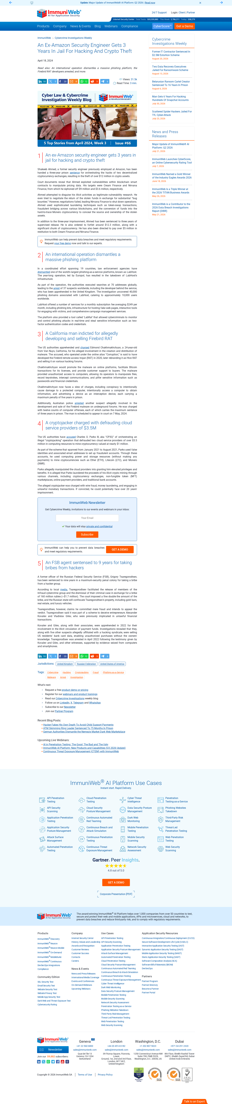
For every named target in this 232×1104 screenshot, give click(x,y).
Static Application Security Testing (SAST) (161, 957)
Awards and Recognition (82, 945)
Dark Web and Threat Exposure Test (54, 1000)
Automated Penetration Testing (60, 848)
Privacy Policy (105, 1074)
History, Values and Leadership (85, 942)
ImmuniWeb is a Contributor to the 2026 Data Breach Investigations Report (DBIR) (171, 208)
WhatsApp (95, 702)
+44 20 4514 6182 (116, 1046)
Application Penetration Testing (60, 819)
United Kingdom (65, 664)
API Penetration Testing (55, 800)
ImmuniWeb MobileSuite (49, 957)
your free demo (62, 243)
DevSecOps (147, 968)
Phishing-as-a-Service (113, 672)
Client (182, 12)
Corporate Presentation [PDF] (116, 894)
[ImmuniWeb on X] (43, 1061)
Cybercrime (52, 672)
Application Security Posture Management (59, 829)
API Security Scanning (53, 809)
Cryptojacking (82, 672)
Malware (51, 677)
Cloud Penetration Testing (96, 800)
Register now (154, 2)
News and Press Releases (83, 973)
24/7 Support (159, 12)
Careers (75, 961)
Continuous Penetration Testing (99, 839)
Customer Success (80, 953)
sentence (75, 172)
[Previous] (10, 2)
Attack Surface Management (55, 839)
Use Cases (107, 933)
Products (43, 933)
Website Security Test (47, 989)
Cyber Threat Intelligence (135, 800)
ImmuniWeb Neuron (48, 943)
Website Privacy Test (47, 993)
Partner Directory (150, 985)
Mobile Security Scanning (136, 839)
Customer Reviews (80, 949)
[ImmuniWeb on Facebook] (57, 1061)
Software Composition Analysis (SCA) (159, 961)
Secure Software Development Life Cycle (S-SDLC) (165, 942)
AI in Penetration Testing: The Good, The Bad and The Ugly (75, 744)
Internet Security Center (123, 19)
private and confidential (99, 526)
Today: (184, 19)
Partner (191, 12)
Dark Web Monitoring (134, 819)
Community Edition (49, 977)
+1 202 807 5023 (148, 1046)
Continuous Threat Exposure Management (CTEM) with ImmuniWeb (81, 751)
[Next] (221, 2)
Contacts (75, 957)
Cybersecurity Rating (47, 1004)
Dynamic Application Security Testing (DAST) (162, 949)
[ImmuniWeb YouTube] (62, 1061)
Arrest (63, 677)
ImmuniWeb (44, 37)
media (63, 589)
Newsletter (70, 706)
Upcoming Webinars (80, 988)
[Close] (200, 3)
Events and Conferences (82, 981)
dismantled (44, 272)
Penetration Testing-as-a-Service (176, 800)
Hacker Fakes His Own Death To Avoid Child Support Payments (78, 724)
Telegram (78, 702)
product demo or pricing (75, 689)
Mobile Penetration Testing (138, 829)
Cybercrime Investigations (70, 698)
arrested (79, 403)
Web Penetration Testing (174, 839)
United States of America (112, 664)
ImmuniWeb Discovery (49, 939)
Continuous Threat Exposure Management (99, 848)
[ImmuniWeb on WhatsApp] (48, 1061)
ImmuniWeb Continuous (50, 961)
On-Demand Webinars (81, 985)
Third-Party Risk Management (174, 819)
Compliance (43, 969)
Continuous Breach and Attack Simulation (99, 829)
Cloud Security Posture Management (98, 809)
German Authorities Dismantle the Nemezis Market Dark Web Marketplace (84, 731)
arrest (56, 288)
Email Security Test (46, 985)
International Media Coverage (85, 977)
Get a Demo (120, 549)
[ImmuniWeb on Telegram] (53, 1061)
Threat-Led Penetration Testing (176, 829)
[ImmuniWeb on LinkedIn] (39, 1061)
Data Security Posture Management (140, 809)
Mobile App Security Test (49, 997)
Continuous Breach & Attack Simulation (119, 972)
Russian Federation (86, 664)
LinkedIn (64, 702)
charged (84, 347)
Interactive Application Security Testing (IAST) (163, 945)
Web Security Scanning (172, 848)
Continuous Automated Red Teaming (99, 819)
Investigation (76, 677)
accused (71, 436)
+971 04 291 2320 (179, 1046)
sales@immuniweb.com (85, 1050)
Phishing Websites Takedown (175, 809)
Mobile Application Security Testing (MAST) (162, 953)
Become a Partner (150, 988)
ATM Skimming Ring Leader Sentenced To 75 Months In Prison (78, 728)
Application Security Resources (160, 933)
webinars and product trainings (80, 694)
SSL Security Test (46, 982)
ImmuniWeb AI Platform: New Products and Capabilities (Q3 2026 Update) (84, 747)
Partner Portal (148, 992)
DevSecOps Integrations (49, 965)
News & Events (80, 968)
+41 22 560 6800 (85, 1046)
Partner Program (64, 711)
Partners (147, 976)
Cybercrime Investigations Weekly (169, 41)
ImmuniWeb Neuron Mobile (51, 948)
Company (77, 933)
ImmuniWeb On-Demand (50, 952)
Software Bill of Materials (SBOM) (157, 964)
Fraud (96, 672)
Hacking (67, 672)
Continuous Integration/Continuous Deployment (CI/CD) (168, 938)
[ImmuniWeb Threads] (67, 1061)
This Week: (165, 19)
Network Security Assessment (137, 848)
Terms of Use (85, 1074)
